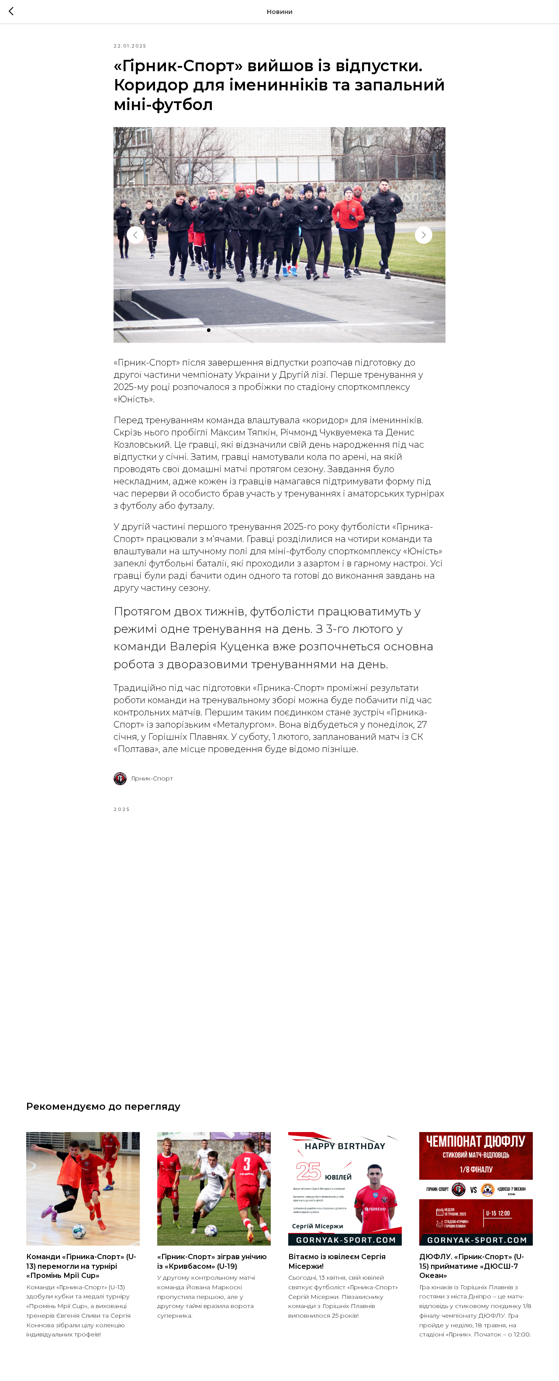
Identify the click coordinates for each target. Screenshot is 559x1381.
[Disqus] (279, 946)
